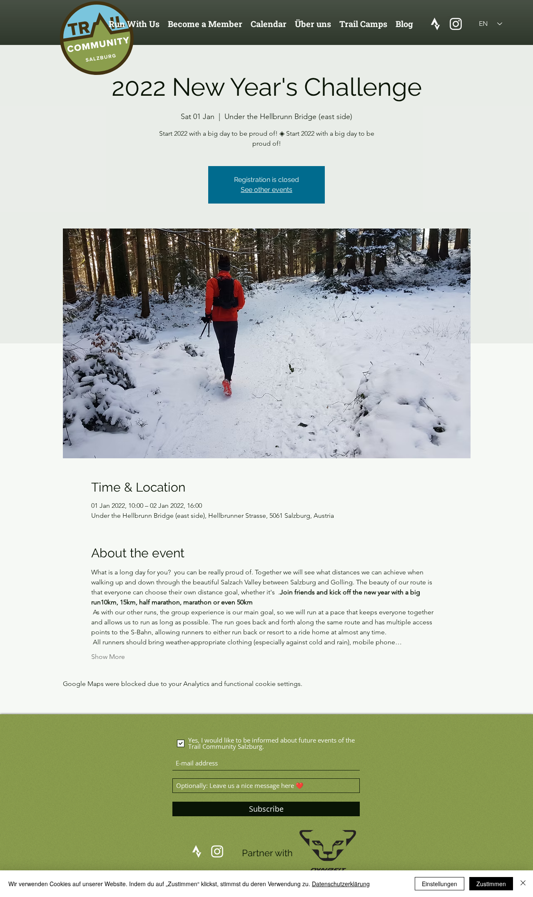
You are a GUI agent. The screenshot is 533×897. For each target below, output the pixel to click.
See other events (266, 190)
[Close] (523, 883)
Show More (108, 657)
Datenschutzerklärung (341, 884)
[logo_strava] (435, 24)
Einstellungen (439, 884)
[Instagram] (456, 24)
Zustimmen (491, 884)
